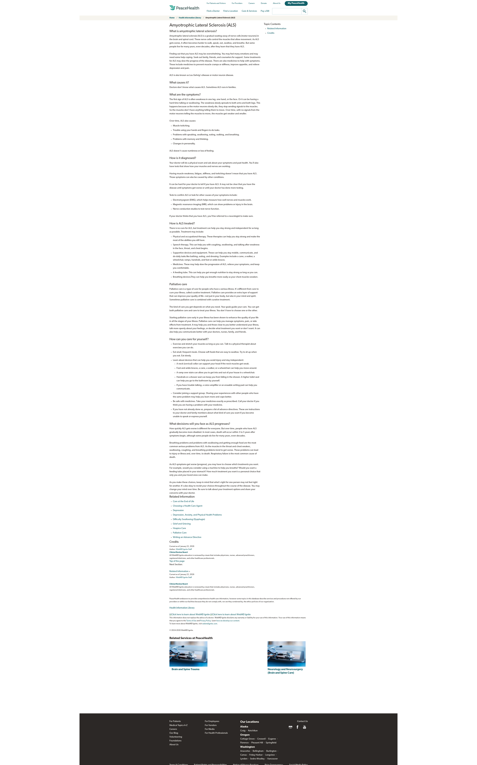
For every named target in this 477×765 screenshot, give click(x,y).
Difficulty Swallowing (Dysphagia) (189, 519)
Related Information (178, 571)
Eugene (272, 739)
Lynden (243, 759)
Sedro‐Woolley (257, 759)
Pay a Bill (265, 11)
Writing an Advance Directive (187, 537)
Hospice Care (179, 528)
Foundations (175, 741)
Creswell (261, 739)
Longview (270, 755)
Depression (178, 510)
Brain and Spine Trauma (185, 669)
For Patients (175, 721)
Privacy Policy (205, 621)
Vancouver (272, 759)
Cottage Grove (247, 739)
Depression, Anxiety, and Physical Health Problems (197, 515)
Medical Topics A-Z (178, 725)
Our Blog (173, 733)
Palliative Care (180, 533)
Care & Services (249, 11)
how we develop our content (227, 621)
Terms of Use (191, 621)
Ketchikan (253, 731)
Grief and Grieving (182, 524)
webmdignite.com (209, 624)
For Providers (237, 3)
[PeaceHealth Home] (184, 8)
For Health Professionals (216, 733)
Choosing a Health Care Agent (187, 506)
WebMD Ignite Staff (184, 577)
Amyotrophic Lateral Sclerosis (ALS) (220, 18)
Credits (270, 33)
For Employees (212, 721)
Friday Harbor (256, 755)
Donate (264, 3)
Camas (243, 755)
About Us (276, 3)
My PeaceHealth (296, 3)
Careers (252, 3)
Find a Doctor (213, 11)
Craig (242, 731)
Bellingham (258, 751)
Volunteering (175, 737)
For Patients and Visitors (216, 3)
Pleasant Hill (257, 743)
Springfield (271, 743)
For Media (210, 729)
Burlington (271, 751)
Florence (244, 743)
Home (172, 18)
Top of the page (177, 561)
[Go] (304, 11)
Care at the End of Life (183, 501)
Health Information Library (190, 18)
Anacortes (245, 751)
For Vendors (211, 725)
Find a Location (230, 11)
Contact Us (302, 721)
